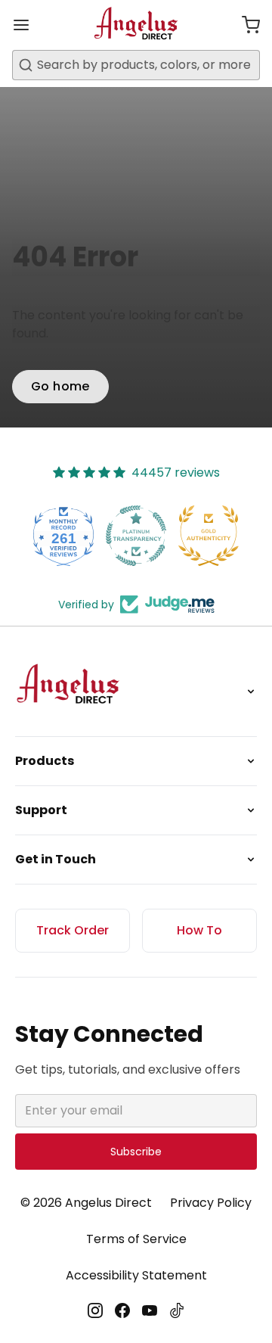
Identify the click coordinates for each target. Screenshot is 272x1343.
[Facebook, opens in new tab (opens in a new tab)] (122, 1310)
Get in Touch (55, 859)
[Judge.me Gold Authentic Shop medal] (208, 535)
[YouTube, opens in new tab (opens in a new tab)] (149, 1310)
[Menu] (27, 25)
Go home (60, 386)
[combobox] (136, 65)
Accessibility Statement (136, 1275)
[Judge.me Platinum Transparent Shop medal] (136, 535)
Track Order (72, 930)
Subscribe (136, 1151)
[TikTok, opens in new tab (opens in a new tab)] (176, 1310)
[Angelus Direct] (136, 25)
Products (44, 760)
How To (199, 930)
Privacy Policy (211, 1202)
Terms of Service (136, 1239)
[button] (245, 25)
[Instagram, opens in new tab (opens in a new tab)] (95, 1310)
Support (41, 810)
